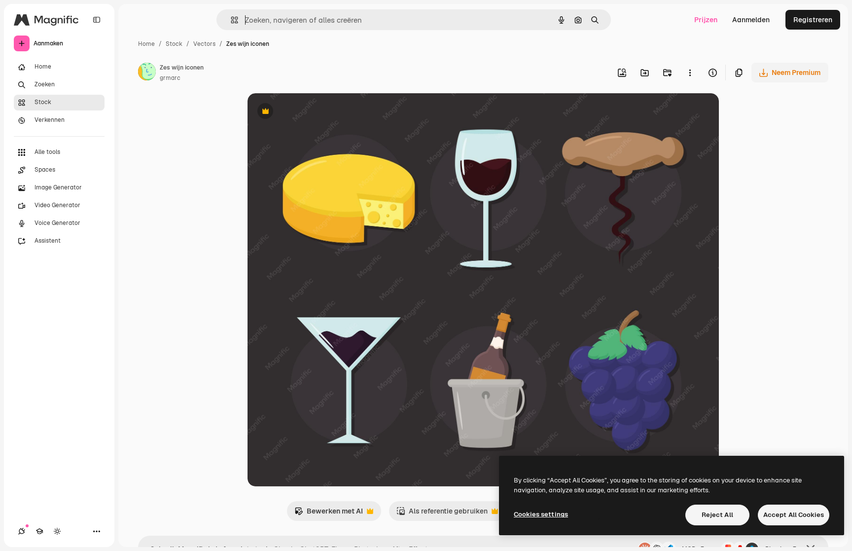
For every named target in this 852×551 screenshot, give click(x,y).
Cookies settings (541, 514)
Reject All (717, 515)
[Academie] (39, 531)
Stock (174, 44)
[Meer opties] (690, 72)
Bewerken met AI (328, 514)
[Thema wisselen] (57, 531)
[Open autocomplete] (230, 20)
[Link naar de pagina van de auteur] (147, 73)
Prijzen (705, 19)
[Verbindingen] (22, 531)
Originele (312, 112)
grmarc (170, 78)
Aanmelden (751, 19)
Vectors (204, 44)
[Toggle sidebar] (97, 20)
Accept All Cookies (793, 515)
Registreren (812, 19)
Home (146, 44)
